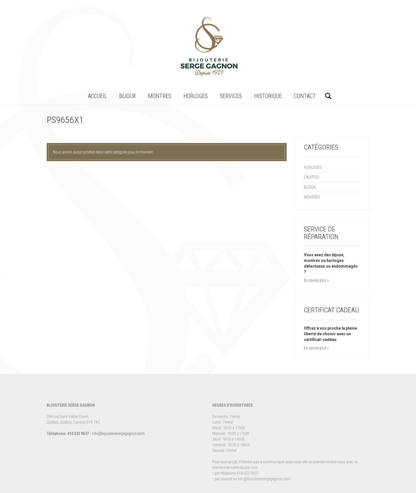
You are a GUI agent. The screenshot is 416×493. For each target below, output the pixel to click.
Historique (268, 96)
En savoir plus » (316, 280)
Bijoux (127, 96)
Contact (305, 96)
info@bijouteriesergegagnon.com (118, 433)
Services (231, 96)
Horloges (195, 96)
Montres (159, 96)
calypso (311, 177)
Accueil (97, 96)
